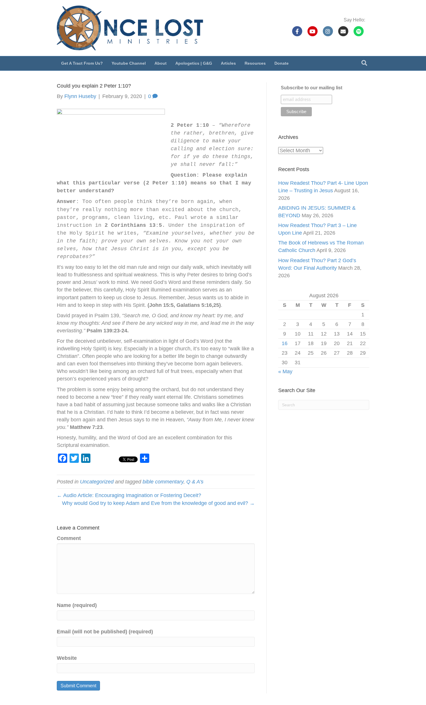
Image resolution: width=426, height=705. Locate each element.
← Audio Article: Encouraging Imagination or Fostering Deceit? (129, 495)
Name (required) (77, 605)
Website (67, 658)
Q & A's (194, 482)
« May (285, 371)
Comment (69, 538)
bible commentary (163, 482)
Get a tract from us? (82, 63)
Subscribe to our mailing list (311, 87)
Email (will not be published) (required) (105, 632)
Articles (228, 63)
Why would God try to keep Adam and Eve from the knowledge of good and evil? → (158, 503)
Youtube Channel (129, 63)
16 (284, 343)
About (160, 63)
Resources (255, 63)
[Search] (364, 63)
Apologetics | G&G (193, 63)
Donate (281, 63)
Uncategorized (97, 482)
